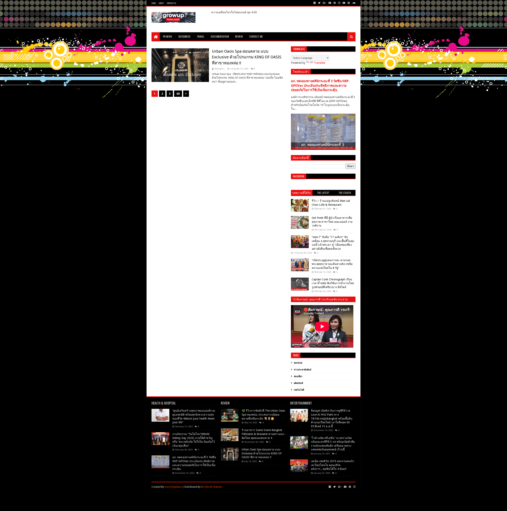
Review (239, 36)
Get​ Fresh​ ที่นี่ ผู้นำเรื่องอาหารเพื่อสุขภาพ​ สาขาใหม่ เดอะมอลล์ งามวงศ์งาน (332, 221)
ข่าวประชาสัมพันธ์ (302, 369)
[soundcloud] (353, 3)
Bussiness (184, 36)
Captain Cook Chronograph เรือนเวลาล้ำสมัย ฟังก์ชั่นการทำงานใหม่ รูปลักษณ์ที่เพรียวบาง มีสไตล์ (333, 283)
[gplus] (324, 3)
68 (178, 93)
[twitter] (319, 3)
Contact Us (171, 3)
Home (154, 3)
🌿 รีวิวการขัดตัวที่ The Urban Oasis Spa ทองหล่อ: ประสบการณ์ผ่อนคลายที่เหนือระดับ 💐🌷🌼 (263, 414)
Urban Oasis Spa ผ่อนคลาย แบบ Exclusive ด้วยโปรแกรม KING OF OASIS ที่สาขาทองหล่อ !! (246, 57)
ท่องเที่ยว (298, 376)
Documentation (220, 36)
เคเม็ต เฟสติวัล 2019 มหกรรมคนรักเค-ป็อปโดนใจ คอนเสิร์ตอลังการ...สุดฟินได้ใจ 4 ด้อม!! (332, 465)
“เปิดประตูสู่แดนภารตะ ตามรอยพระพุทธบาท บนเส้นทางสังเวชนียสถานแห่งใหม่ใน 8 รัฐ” (332, 264)
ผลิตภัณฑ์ (298, 383)
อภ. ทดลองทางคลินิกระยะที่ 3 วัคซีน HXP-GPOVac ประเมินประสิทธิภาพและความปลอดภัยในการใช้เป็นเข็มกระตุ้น (320, 85)
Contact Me (256, 36)
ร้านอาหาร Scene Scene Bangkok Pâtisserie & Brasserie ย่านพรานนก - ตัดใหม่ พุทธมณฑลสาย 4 (264, 433)
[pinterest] (334, 3)
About (161, 3)
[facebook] (314, 3)
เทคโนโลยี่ (299, 390)
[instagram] (339, 3)
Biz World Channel (211, 486)
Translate (319, 62)
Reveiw (298, 363)
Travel (200, 36)
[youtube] (330, 3)
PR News (167, 36)
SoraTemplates (173, 486)
